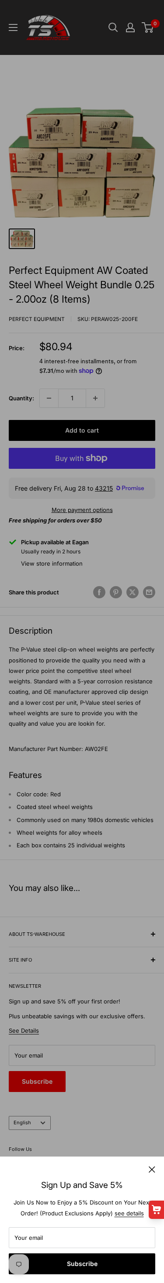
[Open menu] (13, 27)
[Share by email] (149, 592)
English (22, 1122)
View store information (52, 563)
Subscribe (82, 1263)
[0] (148, 27)
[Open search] (113, 27)
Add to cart (82, 430)
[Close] (152, 1169)
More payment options (82, 509)
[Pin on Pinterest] (116, 592)
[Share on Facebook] (99, 592)
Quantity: (21, 398)
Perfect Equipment (37, 319)
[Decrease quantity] (49, 398)
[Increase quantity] (95, 398)
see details (129, 1213)
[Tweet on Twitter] (132, 592)
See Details (24, 1030)
